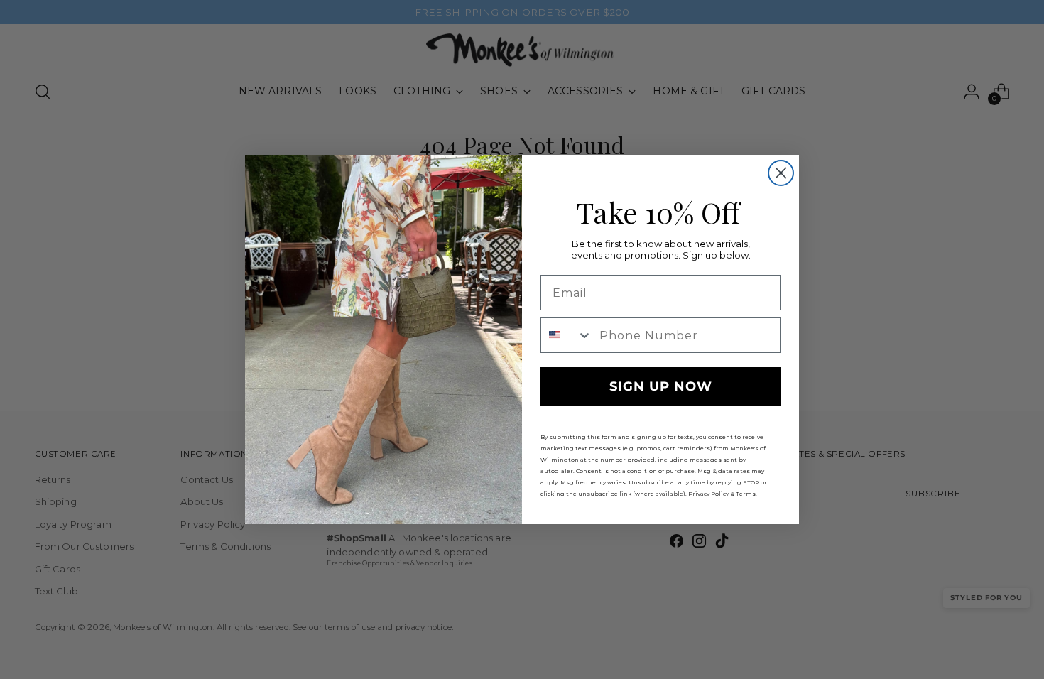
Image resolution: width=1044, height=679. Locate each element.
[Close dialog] (780, 173)
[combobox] (566, 335)
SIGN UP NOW (660, 386)
